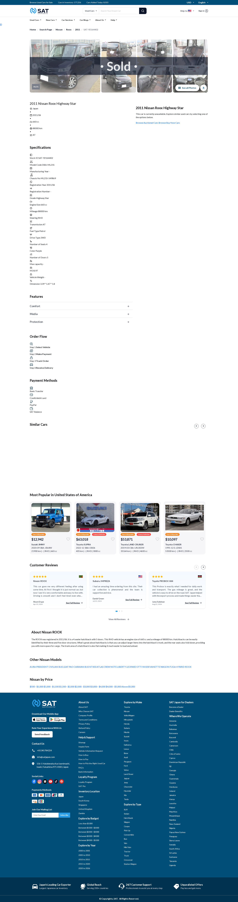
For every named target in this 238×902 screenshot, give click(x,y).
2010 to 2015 (84, 859)
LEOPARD (131, 666)
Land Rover (128, 774)
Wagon (127, 822)
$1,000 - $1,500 (51, 686)
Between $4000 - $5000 (89, 840)
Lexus (126, 749)
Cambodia (173, 741)
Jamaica (172, 795)
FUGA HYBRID (177, 666)
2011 (77, 29)
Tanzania (173, 861)
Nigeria (172, 828)
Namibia (172, 820)
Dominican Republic (177, 762)
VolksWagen (129, 715)
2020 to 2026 (84, 868)
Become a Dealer (176, 707)
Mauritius (173, 811)
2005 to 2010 (84, 855)
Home (33, 29)
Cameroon (173, 745)
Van (125, 843)
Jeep (126, 782)
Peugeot (127, 761)
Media (34, 313)
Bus (125, 839)
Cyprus (172, 758)
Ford (126, 766)
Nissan (59, 29)
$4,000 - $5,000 (113, 686)
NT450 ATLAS (96, 666)
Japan (81, 796)
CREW (107, 666)
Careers (82, 732)
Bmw (126, 753)
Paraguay (173, 836)
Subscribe (64, 815)
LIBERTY (121, 666)
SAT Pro (82, 786)
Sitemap (82, 742)
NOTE (113, 666)
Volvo (126, 770)
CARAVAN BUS (81, 666)
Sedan (126, 814)
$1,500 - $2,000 (67, 686)
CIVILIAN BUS (56, 666)
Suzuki (126, 736)
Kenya (172, 799)
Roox (68, 29)
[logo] (44, 705)
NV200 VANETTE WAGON (156, 666)
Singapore (83, 805)
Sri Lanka (173, 853)
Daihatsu (128, 745)
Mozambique (174, 816)
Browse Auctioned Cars (147, 122)
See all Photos (189, 87)
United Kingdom (85, 809)
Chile (171, 750)
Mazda (126, 732)
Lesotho (172, 803)
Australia (173, 725)
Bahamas (173, 729)
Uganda (172, 865)
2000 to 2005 (84, 850)
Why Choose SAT (86, 711)
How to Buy (83, 755)
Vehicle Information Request (91, 751)
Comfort (35, 306)
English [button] (201, 2)
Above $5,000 (128, 686)
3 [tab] (123, 612)
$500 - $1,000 (37, 686)
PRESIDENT (42, 666)
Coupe (127, 826)
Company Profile (85, 715)
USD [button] (189, 2)
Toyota (127, 707)
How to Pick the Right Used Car (92, 763)
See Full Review (73, 603)
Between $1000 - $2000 (89, 828)
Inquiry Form (84, 746)
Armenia (172, 721)
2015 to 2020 (84, 864)
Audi (126, 757)
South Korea (84, 800)
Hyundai (127, 791)
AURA (33, 666)
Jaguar (126, 778)
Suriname (173, 857)
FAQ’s (81, 767)
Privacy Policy (84, 724)
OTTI (139, 666)
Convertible (129, 835)
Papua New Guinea (177, 832)
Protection (36, 321)
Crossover (128, 860)
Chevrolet (128, 787)
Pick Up (127, 830)
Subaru (127, 728)
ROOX (188, 666)
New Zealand (174, 824)
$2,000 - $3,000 (82, 686)
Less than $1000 (86, 823)
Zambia (82, 813)
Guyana (172, 783)
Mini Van (127, 847)
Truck (126, 855)
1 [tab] (117, 612)
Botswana (173, 733)
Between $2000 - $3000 (89, 832)
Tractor (127, 851)
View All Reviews (117, 619)
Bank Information (86, 772)
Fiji (170, 766)
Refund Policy (84, 728)
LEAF (66, 666)
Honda (126, 724)
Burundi (172, 737)
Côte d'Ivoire (174, 754)
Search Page (46, 29)
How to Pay (83, 759)
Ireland (172, 791)
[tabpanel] (58, 590)
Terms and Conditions (88, 719)
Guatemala (173, 778)
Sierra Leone (174, 840)
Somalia (172, 844)
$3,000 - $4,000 (98, 686)
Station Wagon (130, 864)
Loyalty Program (85, 782)
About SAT (83, 707)
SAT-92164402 (91, 29)
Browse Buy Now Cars (169, 122)
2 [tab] (121, 612)
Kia (125, 795)
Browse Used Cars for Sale (41, 2)
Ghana (172, 774)
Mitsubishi (128, 719)
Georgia (172, 770)
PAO (71, 666)
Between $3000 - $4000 (89, 836)
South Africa (174, 849)
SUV (126, 809)
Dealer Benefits (175, 711)
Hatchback (128, 818)
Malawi (172, 807)
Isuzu (126, 740)
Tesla (126, 799)
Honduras (173, 787)
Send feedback (42, 734)
